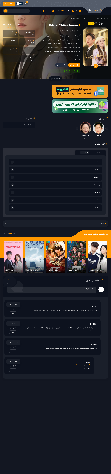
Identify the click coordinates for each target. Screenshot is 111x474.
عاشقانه (61, 31)
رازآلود (67, 31)
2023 (15, 52)
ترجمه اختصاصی (98, 19)
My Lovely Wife (75, 19)
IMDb (91, 23)
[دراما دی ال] (94, 10)
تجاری (77, 31)
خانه (105, 19)
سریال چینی (84, 19)
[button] (77, 128)
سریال (90, 19)
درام (72, 31)
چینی (32, 60)
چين (16, 43)
